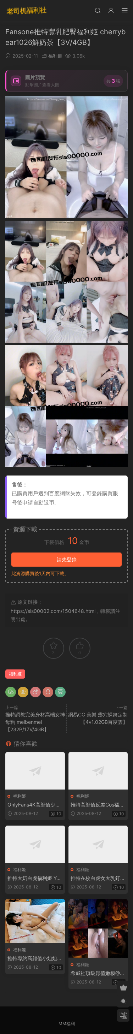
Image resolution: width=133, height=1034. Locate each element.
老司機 (26, 10)
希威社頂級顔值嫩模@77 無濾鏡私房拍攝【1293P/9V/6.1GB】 (98, 973)
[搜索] (97, 10)
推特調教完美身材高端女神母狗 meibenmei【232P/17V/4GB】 (35, 721)
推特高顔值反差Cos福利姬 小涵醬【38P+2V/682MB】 (97, 805)
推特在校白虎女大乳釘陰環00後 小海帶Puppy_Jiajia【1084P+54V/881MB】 (98, 878)
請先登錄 (67, 559)
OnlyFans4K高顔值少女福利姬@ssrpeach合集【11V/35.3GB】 (33, 805)
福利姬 (55, 56)
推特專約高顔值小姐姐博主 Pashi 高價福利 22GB (34, 958)
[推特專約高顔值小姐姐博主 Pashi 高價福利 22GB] (35, 921)
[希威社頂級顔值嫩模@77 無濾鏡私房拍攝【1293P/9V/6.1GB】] (98, 928)
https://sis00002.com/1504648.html (53, 611)
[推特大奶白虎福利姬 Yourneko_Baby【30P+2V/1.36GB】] (35, 844)
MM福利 (67, 1023)
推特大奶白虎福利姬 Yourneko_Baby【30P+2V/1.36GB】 (34, 878)
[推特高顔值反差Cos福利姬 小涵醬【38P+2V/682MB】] (98, 771)
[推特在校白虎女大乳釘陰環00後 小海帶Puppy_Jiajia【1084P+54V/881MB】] (98, 844)
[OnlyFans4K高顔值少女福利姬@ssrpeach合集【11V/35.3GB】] (35, 771)
